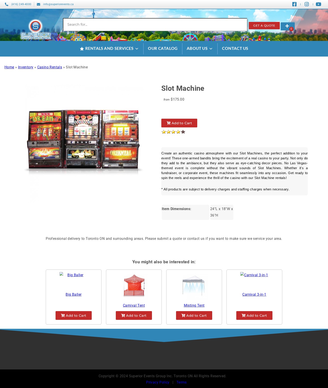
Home (9, 67)
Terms (181, 382)
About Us (197, 49)
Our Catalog (162, 49)
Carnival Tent (134, 305)
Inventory (25, 67)
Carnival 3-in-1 (254, 294)
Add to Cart (181, 123)
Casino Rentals (49, 67)
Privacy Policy (158, 382)
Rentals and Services (109, 49)
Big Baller (73, 294)
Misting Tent (194, 305)
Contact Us (235, 49)
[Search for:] (155, 24)
